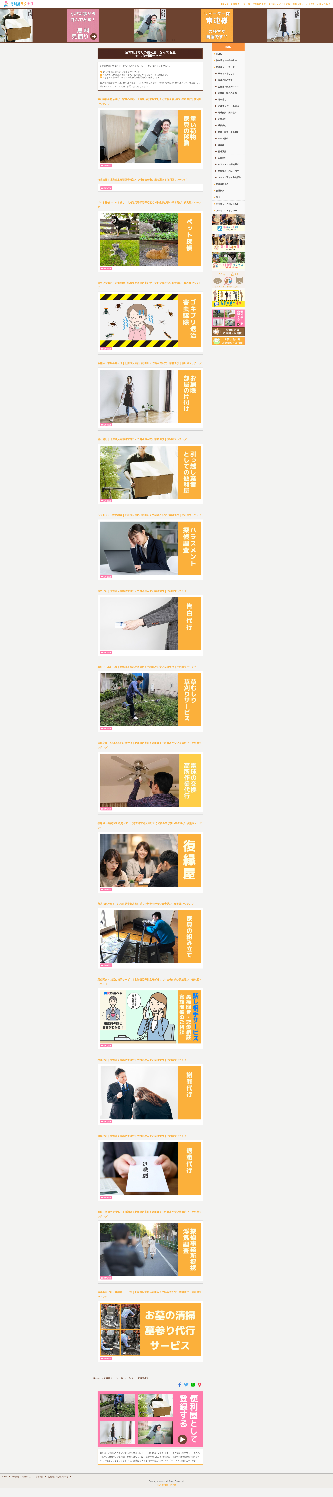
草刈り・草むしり (226, 73)
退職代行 (222, 125)
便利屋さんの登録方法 (279, 4)
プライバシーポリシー (226, 210)
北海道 (130, 1378)
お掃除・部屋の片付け (228, 86)
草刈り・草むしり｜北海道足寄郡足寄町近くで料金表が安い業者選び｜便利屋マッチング (147, 667)
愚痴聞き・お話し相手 (228, 170)
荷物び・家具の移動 (227, 92)
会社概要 (220, 190)
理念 (218, 197)
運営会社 (297, 4)
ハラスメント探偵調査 (228, 164)
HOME (224, 4)
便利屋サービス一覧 (240, 4)
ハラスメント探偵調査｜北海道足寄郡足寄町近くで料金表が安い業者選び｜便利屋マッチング (149, 515)
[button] (155, 40)
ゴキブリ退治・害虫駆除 (229, 177)
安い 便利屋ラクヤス (166, 1484)
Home (96, 1378)
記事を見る (107, 165)
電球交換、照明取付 (227, 112)
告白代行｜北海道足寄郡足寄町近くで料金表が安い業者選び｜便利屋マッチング (142, 591)
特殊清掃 (222, 151)
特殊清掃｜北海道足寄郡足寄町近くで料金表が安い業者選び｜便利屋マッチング (142, 179)
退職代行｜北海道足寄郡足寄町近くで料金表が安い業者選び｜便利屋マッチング (142, 1136)
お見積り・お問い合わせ (318, 4)
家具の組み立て (225, 79)
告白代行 (222, 157)
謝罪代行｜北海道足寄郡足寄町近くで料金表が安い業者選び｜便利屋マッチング (142, 1060)
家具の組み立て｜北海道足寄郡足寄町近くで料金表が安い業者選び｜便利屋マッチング (146, 903)
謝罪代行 (222, 118)
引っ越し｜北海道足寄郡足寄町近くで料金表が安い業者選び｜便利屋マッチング (142, 439)
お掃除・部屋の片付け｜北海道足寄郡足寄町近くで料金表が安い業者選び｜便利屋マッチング (149, 363)
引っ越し (222, 99)
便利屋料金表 (259, 4)
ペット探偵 (223, 138)
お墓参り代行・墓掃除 (228, 105)
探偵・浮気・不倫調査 (228, 131)
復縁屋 (221, 144)
